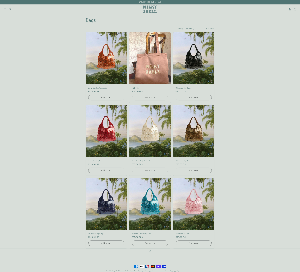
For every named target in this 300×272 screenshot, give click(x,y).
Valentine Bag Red (95, 161)
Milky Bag (135, 88)
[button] (5, 9)
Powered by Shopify (125, 271)
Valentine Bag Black (183, 88)
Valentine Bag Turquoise (141, 234)
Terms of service (162, 271)
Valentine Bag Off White (141, 161)
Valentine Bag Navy (95, 234)
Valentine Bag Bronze (184, 161)
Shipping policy (174, 271)
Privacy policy (149, 271)
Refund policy (138, 271)
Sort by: (180, 28)
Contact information (188, 271)
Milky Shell (115, 271)
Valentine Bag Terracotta (97, 88)
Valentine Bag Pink (183, 234)
